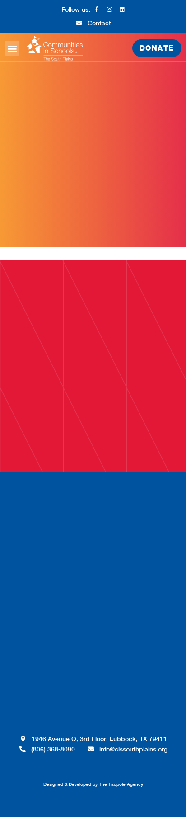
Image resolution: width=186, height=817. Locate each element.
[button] (12, 48)
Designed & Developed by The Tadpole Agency (93, 784)
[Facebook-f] (96, 9)
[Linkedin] (122, 9)
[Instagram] (109, 9)
